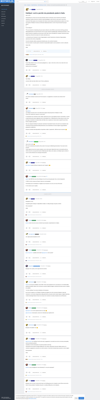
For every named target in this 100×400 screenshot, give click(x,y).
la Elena (30, 176)
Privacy (2, 397)
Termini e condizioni (6, 397)
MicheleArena (31, 141)
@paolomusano (29, 312)
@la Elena (44, 380)
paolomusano (31, 324)
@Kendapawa (44, 162)
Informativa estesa (32, 398)
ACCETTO (81, 398)
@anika (44, 108)
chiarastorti (31, 60)
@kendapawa (28, 165)
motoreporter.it (32, 234)
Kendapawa (31, 108)
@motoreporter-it (29, 252)
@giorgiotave (44, 252)
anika (30, 9)
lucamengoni (31, 94)
